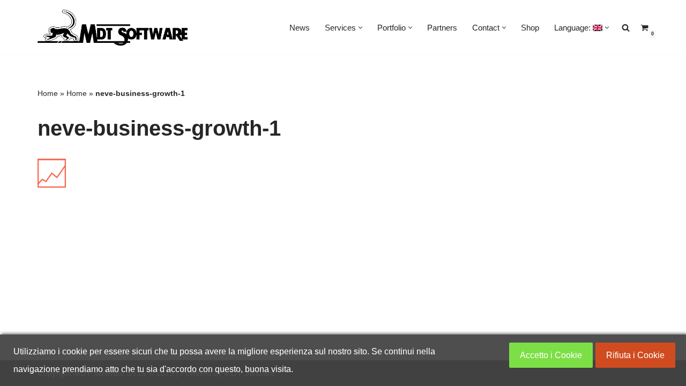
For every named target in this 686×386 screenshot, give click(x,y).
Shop (530, 27)
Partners (442, 27)
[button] (360, 27)
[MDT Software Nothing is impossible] (113, 28)
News (299, 27)
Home (48, 93)
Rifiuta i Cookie (635, 355)
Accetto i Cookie (551, 355)
